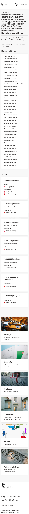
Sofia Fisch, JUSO (10, 78)
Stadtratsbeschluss (11, 192)
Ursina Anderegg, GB (11, 61)
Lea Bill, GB (7, 157)
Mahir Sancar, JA (9, 106)
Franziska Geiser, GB (10, 140)
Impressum (11, 512)
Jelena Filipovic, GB (10, 123)
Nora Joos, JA (8, 112)
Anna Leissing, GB (10, 134)
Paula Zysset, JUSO (10, 117)
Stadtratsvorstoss (11, 302)
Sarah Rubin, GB (9, 56)
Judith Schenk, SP (10, 162)
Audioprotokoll (10, 187)
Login (18, 512)
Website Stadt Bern (6, 510)
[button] (23, 4)
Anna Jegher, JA (9, 67)
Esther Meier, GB (9, 145)
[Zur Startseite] (4, 4)
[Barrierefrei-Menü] (16, 4)
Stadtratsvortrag (11, 194)
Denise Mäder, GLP (10, 89)
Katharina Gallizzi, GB (11, 151)
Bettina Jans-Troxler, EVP (12, 72)
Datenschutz (4, 512)
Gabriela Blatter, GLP (10, 101)
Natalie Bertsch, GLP (10, 95)
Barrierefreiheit (15, 510)
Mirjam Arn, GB (9, 129)
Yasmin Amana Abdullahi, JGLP (14, 84)
